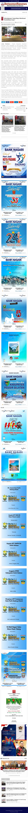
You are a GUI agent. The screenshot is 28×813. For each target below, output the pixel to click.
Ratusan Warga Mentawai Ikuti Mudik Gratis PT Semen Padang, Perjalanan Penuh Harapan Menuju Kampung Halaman (8, 129)
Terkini (5, 779)
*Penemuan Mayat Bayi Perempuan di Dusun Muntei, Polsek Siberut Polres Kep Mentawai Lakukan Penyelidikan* (19, 128)
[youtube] (18, 1)
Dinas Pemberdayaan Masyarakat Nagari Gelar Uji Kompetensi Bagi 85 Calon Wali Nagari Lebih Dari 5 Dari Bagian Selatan (15, 783)
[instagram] (14, 1)
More (26, 758)
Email (13, 24)
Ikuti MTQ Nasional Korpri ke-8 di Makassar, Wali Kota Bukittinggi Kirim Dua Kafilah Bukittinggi (16, 795)
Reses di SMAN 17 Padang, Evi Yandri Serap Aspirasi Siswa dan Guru (16, 800)
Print (8, 24)
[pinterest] (16, 1)
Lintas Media (8, 810)
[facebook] (10, 1)
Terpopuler (5, 758)
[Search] (26, 8)
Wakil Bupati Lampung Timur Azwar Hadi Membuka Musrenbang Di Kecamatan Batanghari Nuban (14, 771)
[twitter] (12, 1)
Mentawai (7, 99)
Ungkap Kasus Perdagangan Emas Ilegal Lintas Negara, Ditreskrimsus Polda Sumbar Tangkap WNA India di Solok (16, 789)
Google (16, 811)
